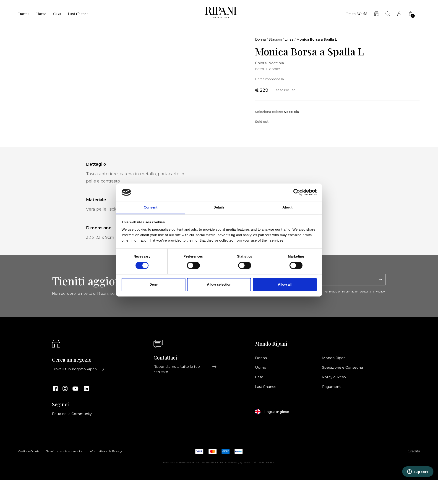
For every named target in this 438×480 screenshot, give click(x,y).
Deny (153, 284)
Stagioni (275, 39)
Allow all (285, 284)
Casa (57, 14)
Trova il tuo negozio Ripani (74, 369)
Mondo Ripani (334, 358)
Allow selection (219, 284)
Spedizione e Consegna (342, 367)
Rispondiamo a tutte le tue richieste (177, 369)
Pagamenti (331, 387)
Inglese (282, 412)
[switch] (193, 265)
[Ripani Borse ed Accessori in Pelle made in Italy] (221, 14)
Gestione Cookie (28, 451)
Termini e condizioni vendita (64, 451)
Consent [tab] (150, 207)
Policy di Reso (334, 377)
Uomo (41, 14)
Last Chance (78, 14)
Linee (289, 39)
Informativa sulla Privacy (105, 451)
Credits (414, 451)
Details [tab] (219, 207)
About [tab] (287, 207)
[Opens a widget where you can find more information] (417, 472)
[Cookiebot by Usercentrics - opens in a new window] (297, 192)
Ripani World (356, 14)
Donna (23, 14)
